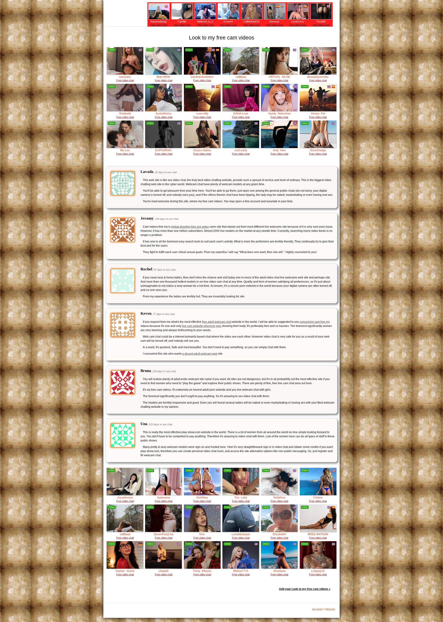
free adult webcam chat (216, 321)
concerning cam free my (315, 321)
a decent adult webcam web (199, 353)
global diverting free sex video (190, 226)
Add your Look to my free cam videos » (304, 589)
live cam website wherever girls (201, 326)
